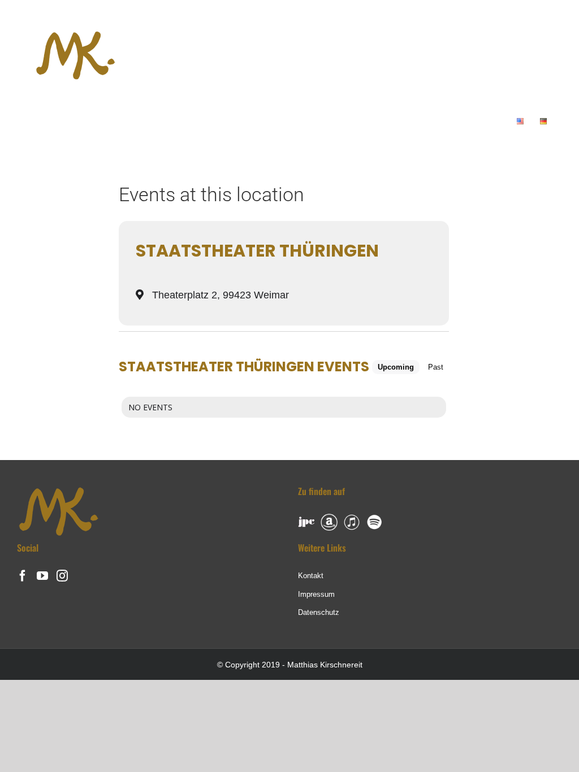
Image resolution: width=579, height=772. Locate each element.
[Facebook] (22, 576)
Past (435, 367)
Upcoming (396, 367)
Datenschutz (318, 612)
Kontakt (310, 575)
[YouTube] (42, 576)
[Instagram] (62, 576)
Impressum (316, 594)
